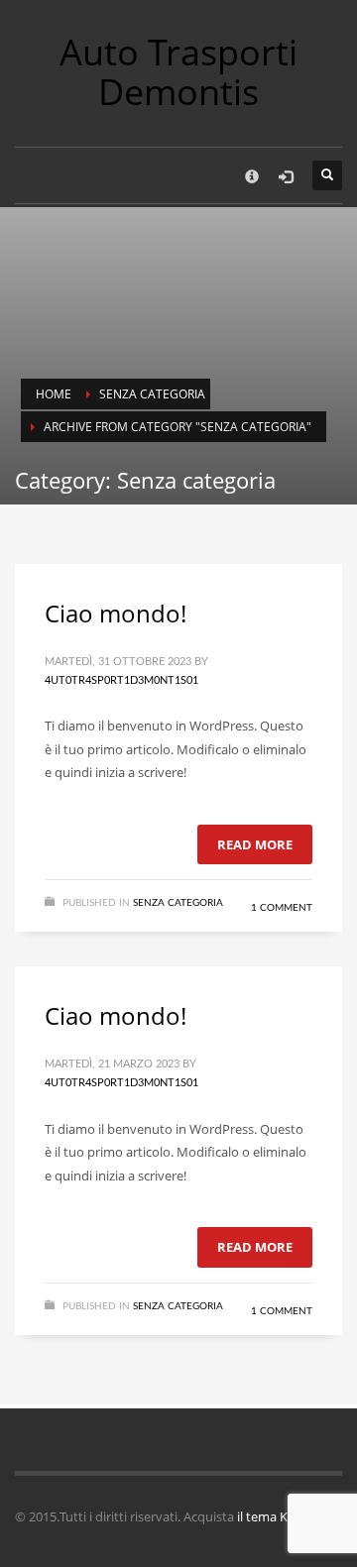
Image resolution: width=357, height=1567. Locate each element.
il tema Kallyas (278, 1516)
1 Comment (281, 908)
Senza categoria (152, 394)
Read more (255, 844)
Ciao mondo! (115, 613)
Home (53, 394)
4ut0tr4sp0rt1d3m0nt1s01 (121, 680)
